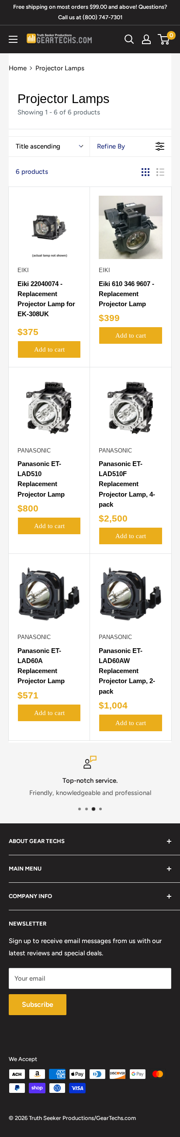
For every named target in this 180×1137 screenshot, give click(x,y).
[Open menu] (13, 39)
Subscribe (37, 1004)
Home (18, 68)
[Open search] (129, 39)
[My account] (146, 39)
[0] (164, 39)
